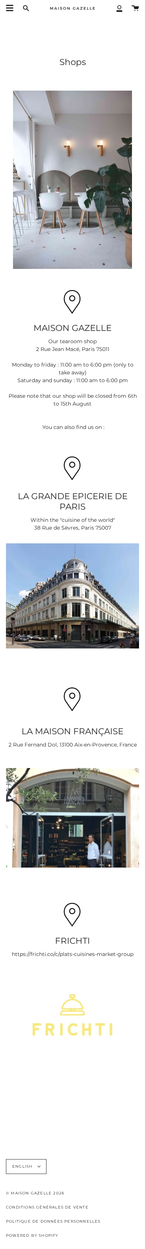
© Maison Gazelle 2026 (35, 1193)
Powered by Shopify (32, 1235)
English (23, 1166)
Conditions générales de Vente (47, 1207)
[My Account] (119, 8)
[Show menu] (9, 8)
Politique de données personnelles (53, 1221)
